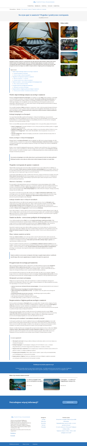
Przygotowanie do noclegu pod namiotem (23, 85)
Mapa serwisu (26, 444)
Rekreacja (37, 6)
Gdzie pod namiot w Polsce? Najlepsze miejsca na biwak (69, 70)
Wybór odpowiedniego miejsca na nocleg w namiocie (25, 71)
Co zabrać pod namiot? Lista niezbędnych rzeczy (69, 45)
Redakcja (13, 433)
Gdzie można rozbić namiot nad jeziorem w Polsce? (69, 57)
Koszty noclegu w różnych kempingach (22, 75)
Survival (44, 6)
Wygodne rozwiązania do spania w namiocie (23, 76)
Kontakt (13, 435)
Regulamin (35, 444)
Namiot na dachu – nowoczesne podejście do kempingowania (27, 82)
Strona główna (13, 9)
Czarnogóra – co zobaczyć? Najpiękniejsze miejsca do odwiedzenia (68, 380)
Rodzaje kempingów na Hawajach (21, 73)
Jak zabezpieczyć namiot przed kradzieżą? (69, 32)
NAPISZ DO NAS (70, 402)
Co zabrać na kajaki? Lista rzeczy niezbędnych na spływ (34, 380)
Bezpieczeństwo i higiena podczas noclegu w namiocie (26, 89)
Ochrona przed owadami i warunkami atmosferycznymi (26, 90)
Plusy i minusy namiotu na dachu (21, 83)
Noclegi (50, 6)
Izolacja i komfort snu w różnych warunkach (23, 80)
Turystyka (31, 6)
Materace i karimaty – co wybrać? (21, 78)
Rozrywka (56, 6)
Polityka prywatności (14, 444)
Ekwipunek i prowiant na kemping (21, 87)
